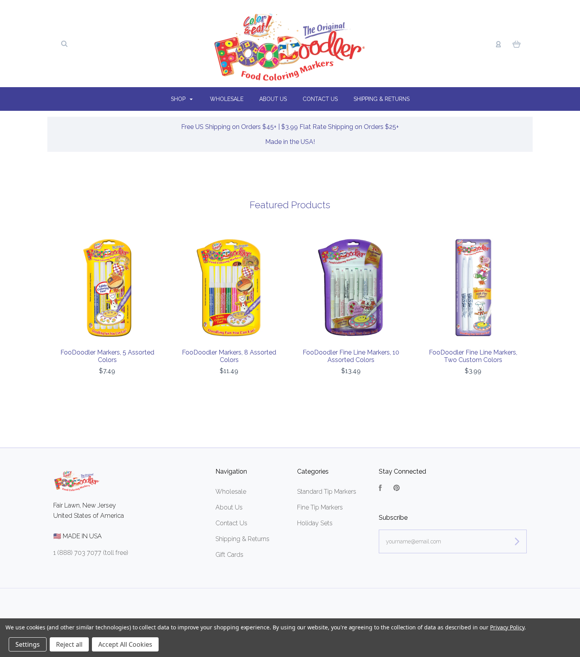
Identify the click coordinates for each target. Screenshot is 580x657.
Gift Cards (229, 554)
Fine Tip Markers (320, 507)
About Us (273, 99)
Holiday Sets (315, 523)
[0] (517, 44)
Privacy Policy (507, 627)
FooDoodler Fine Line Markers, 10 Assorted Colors (351, 356)
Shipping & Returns (382, 99)
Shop (179, 99)
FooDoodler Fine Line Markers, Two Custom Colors (473, 356)
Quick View (107, 288)
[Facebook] (380, 489)
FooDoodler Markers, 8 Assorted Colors (229, 356)
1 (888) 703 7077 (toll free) (90, 552)
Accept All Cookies (125, 644)
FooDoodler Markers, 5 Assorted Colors (107, 356)
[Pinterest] (396, 489)
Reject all (69, 644)
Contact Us (320, 99)
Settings (27, 644)
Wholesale (226, 99)
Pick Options (473, 392)
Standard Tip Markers (326, 491)
